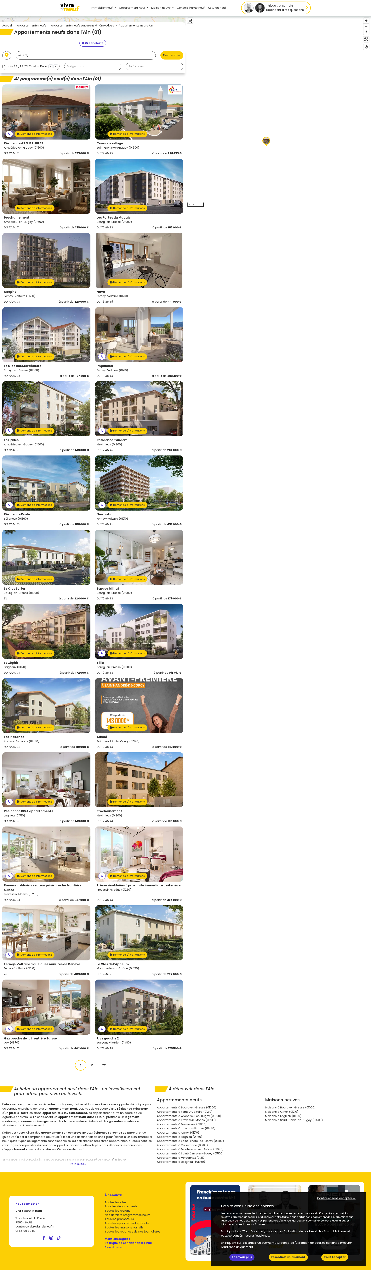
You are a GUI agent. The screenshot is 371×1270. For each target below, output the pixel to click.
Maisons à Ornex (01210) (281, 1112)
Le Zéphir (11, 663)
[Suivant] (104, 1065)
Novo (101, 291)
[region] (278, 112)
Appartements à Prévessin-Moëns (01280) (186, 1120)
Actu (217, 8)
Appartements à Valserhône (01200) (182, 1145)
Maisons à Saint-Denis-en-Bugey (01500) (294, 1120)
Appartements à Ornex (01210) (178, 1133)
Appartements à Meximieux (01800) (182, 1124)
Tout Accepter (335, 1257)
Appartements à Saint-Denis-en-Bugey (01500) (190, 1153)
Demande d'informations (36, 133)
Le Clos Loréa (14, 588)
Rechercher (172, 55)
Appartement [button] (132, 8)
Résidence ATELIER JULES (23, 143)
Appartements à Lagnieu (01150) (179, 1137)
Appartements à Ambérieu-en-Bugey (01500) (189, 1116)
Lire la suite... (77, 1164)
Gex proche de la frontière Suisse (30, 1038)
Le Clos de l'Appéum (113, 964)
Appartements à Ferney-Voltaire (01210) (185, 1112)
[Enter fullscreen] (366, 39)
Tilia (100, 663)
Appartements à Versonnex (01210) (181, 1158)
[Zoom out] (366, 26)
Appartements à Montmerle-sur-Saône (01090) (190, 1149)
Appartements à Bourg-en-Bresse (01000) (186, 1107)
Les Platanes (14, 737)
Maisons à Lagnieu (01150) (283, 1116)
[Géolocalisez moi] (6, 55)
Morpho (10, 291)
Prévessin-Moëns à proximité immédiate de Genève (138, 885)
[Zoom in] (366, 20)
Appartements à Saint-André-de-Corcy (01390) (190, 1141)
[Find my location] (366, 47)
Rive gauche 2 (108, 1038)
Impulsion (105, 366)
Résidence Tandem (112, 440)
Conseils (191, 8)
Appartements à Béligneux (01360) (181, 1162)
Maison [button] (161, 8)
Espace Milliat (108, 588)
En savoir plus (242, 1257)
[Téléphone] (9, 134)
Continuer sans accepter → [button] (336, 1198)
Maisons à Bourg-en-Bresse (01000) (290, 1107)
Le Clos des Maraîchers (22, 366)
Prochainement (16, 217)
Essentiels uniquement (288, 1257)
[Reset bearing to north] (366, 32)
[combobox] (31, 66)
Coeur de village (110, 143)
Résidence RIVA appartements (28, 811)
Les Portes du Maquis (113, 217)
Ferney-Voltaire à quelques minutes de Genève (42, 964)
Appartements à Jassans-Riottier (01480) (186, 1128)
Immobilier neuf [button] (102, 8)
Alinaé (102, 737)
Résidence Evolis (17, 514)
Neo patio (104, 514)
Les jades (11, 440)
